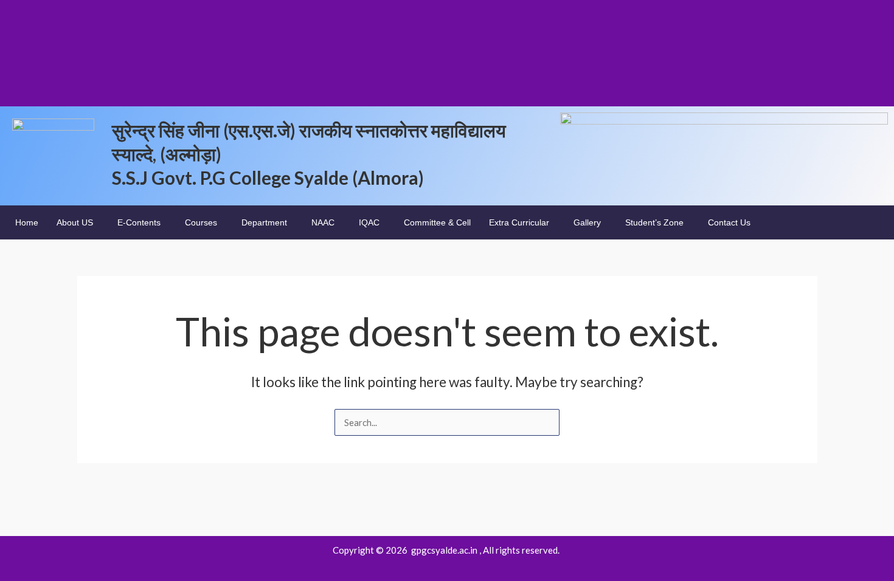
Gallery (587, 222)
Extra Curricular (519, 222)
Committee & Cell (437, 222)
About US (75, 222)
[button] (77, 222)
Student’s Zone (654, 222)
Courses (201, 222)
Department (264, 222)
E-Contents (139, 222)
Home (26, 222)
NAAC (322, 222)
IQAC (369, 222)
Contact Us (729, 222)
